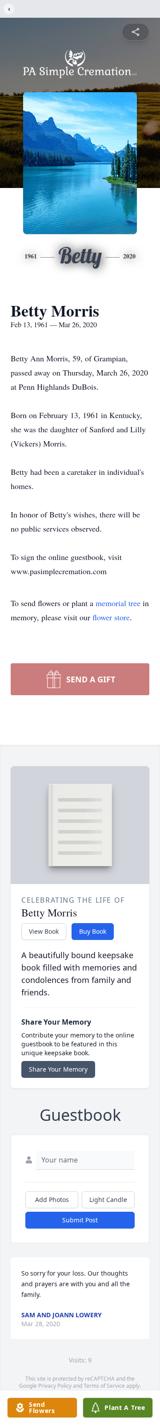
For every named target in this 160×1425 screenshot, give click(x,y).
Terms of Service (104, 1386)
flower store (111, 617)
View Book (44, 931)
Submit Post (80, 1220)
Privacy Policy (55, 1386)
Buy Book (92, 931)
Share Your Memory (58, 1069)
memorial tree (118, 603)
